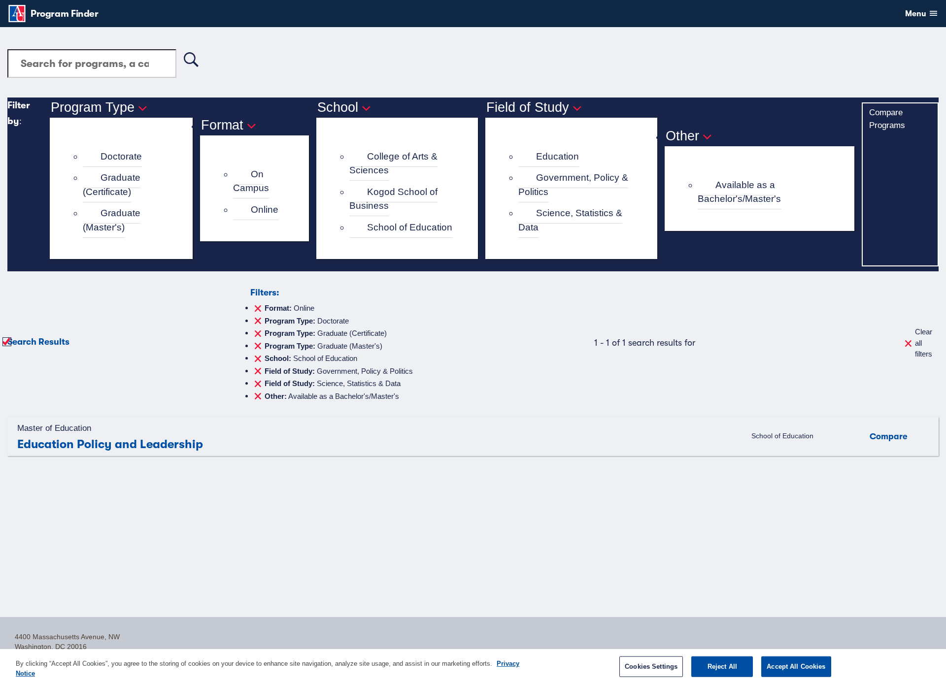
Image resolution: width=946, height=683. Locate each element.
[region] (473, 666)
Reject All (722, 666)
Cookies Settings (651, 666)
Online (264, 209)
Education (557, 156)
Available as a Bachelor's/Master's (739, 192)
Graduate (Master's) (111, 220)
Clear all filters (923, 342)
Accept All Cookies (796, 666)
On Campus (251, 181)
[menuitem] (125, 157)
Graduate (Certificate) (111, 184)
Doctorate (121, 156)
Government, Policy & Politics (573, 184)
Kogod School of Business (393, 199)
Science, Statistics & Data (570, 220)
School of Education (409, 227)
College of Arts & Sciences (393, 163)
